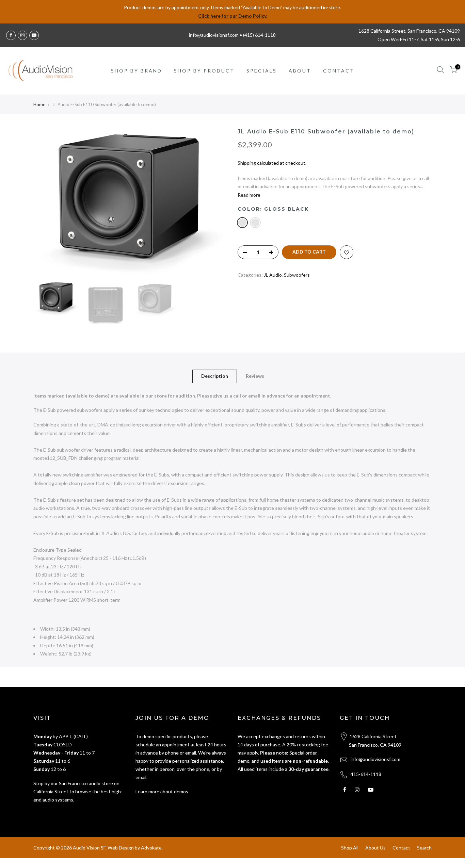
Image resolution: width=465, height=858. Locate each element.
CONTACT (338, 71)
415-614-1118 (366, 774)
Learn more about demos (161, 791)
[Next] (215, 203)
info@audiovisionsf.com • (216, 35)
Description (214, 376)
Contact (401, 848)
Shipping (247, 163)
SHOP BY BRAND (136, 71)
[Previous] (45, 203)
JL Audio (273, 275)
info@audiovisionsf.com (375, 759)
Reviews (255, 376)
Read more (249, 195)
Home (39, 104)
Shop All (349, 848)
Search (424, 848)
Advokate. (152, 848)
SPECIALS (261, 71)
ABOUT (300, 71)
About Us (375, 848)
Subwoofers (297, 275)
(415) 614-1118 (259, 35)
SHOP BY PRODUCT (204, 71)
